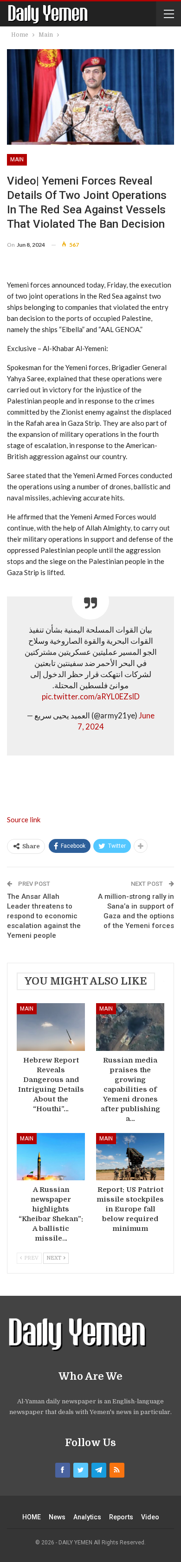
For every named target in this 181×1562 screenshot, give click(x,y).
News (57, 1517)
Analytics (87, 1517)
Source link (23, 819)
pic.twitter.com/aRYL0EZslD (91, 696)
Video (150, 1517)
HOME (31, 1517)
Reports (121, 1517)
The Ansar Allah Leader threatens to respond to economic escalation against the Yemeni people (44, 916)
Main (17, 159)
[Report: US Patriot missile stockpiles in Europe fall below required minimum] (130, 1157)
